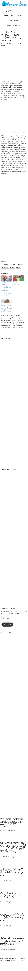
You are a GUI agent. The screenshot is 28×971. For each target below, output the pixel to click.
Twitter (7, 320)
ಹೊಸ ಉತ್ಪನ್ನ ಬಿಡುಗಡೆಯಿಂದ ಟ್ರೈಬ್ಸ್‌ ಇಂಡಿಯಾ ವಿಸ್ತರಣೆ (17, 283)
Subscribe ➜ (7, 624)
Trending (17, 315)
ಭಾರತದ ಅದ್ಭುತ (14, 327)
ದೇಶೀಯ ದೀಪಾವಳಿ (18, 322)
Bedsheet (10, 317)
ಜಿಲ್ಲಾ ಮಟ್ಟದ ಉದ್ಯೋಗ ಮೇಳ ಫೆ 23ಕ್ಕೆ (11, 895)
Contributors (15, 958)
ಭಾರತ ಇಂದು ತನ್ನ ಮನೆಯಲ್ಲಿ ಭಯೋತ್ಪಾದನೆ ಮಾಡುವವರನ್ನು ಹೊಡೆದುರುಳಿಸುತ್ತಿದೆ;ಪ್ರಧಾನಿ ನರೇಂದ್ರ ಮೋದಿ (6, 306)
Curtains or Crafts (17, 317)
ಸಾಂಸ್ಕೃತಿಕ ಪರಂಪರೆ (5, 329)
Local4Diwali (19, 318)
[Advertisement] (14, 65)
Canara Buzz (14, 3)
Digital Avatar (20, 960)
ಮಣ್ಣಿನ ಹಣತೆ (20, 327)
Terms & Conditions (5, 960)
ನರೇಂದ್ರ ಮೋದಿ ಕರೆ (8, 324)
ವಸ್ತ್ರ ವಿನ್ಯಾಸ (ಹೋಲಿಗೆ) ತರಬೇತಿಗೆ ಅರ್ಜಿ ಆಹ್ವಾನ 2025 (12, 872)
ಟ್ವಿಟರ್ (13, 322)
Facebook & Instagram (10, 318)
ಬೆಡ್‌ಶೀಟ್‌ (8, 327)
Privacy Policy (23, 958)
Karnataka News (11, 315)
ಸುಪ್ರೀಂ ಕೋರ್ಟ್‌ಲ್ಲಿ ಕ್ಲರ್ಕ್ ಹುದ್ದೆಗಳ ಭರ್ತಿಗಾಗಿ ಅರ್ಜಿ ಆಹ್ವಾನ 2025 (12, 941)
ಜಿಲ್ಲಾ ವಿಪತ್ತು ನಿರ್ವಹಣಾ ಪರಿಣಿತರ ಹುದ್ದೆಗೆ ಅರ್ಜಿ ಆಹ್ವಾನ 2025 (11, 822)
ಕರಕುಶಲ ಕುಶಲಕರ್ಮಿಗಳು (14, 320)
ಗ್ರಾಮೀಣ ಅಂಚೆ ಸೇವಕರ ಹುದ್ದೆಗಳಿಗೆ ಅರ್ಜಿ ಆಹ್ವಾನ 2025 (12, 917)
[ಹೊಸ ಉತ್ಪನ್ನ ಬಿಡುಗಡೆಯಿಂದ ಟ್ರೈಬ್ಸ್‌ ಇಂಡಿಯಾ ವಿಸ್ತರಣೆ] (18, 278)
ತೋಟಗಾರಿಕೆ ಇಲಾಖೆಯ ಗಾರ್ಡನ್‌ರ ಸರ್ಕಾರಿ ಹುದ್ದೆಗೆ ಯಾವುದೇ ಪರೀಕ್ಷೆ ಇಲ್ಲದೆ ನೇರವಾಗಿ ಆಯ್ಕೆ (13, 847)
